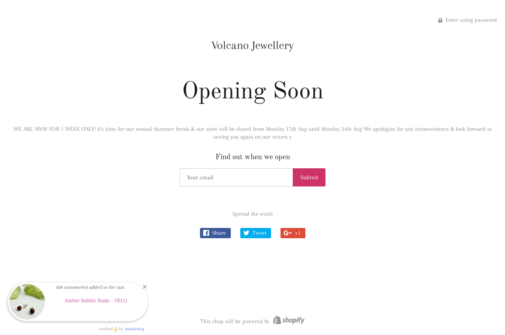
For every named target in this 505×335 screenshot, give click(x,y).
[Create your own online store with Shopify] (288, 321)
